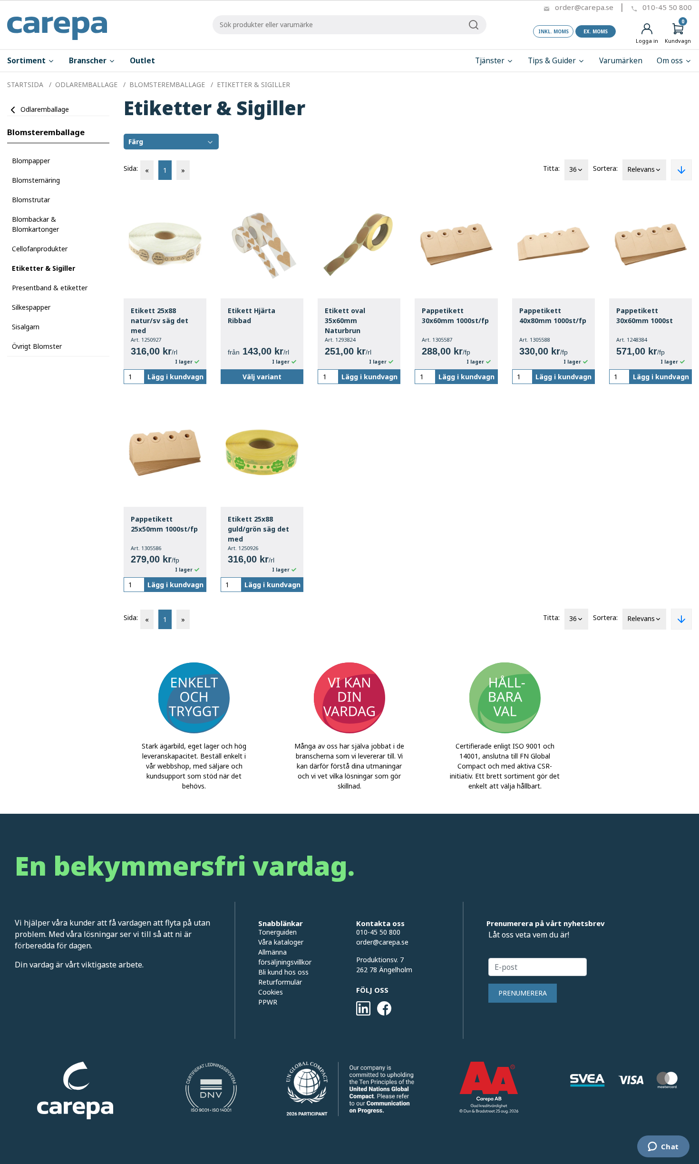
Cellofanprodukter (40, 248)
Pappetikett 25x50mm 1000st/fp (164, 523)
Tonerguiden (277, 932)
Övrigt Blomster (37, 346)
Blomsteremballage (46, 132)
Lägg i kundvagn (175, 376)
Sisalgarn (25, 326)
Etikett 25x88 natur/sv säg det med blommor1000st (159, 321)
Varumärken (620, 61)
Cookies (270, 991)
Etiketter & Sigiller (43, 268)
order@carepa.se (584, 7)
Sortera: (605, 168)
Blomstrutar (31, 199)
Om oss (671, 61)
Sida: (131, 168)
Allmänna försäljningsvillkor (284, 957)
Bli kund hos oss (283, 972)
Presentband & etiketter (49, 287)
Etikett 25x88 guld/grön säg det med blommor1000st (258, 529)
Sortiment (27, 61)
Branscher (88, 61)
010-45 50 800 (667, 7)
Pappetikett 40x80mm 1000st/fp (552, 315)
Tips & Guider (553, 61)
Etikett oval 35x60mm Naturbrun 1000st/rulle (345, 321)
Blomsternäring (36, 180)
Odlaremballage (44, 109)
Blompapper (31, 160)
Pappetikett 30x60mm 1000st (644, 315)
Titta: (551, 168)
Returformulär (280, 981)
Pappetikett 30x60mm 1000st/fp (455, 315)
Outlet (142, 61)
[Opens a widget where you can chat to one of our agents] (663, 1147)
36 (573, 169)
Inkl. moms (553, 31)
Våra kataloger (280, 942)
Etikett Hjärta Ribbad (251, 315)
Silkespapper (31, 307)
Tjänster (490, 61)
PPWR (267, 1001)
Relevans (641, 169)
